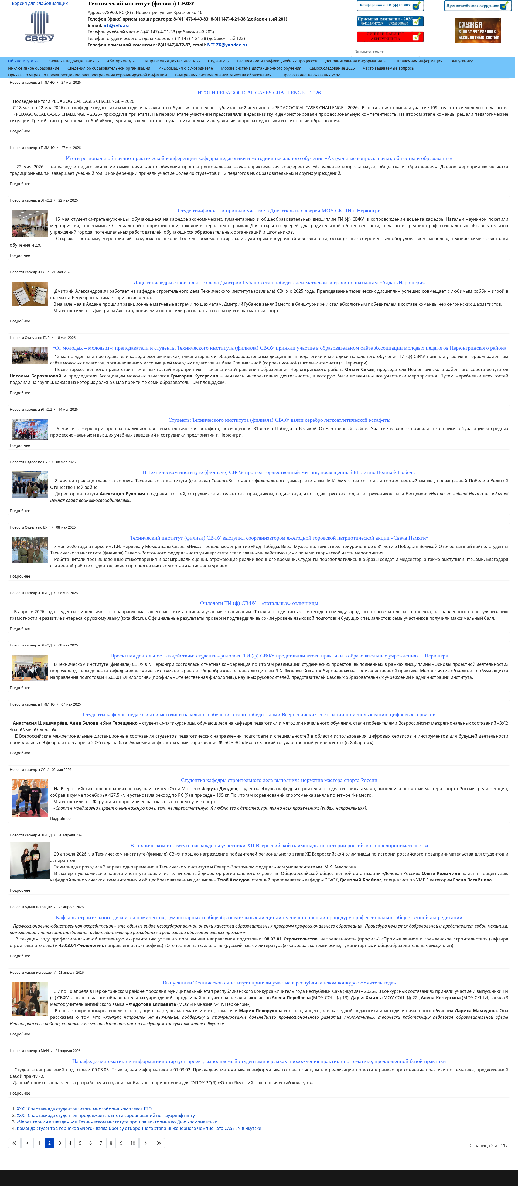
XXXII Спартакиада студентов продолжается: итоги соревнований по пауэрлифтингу (106, 1115)
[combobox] (385, 52)
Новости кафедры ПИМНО (32, 82)
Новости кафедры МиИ (29, 1050)
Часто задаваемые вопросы (389, 68)
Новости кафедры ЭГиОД (31, 200)
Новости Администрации (31, 906)
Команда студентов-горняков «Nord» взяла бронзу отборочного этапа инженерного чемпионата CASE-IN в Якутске (139, 1128)
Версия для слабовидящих (40, 3)
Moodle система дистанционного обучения (261, 68)
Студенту (216, 60)
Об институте (20, 60)
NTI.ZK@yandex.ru (227, 45)
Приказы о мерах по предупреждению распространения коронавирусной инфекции (87, 74)
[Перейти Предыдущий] (27, 1143)
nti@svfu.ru (116, 25)
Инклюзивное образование (33, 68)
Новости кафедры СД (27, 272)
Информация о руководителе (185, 68)
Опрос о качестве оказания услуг (310, 74)
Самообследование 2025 (332, 68)
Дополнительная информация (353, 60)
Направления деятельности (170, 60)
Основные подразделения (70, 60)
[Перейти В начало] (14, 1143)
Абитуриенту (119, 60)
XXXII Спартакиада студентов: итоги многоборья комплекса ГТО (84, 1109)
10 (132, 1143)
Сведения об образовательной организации (108, 68)
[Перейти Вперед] (145, 1143)
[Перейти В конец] (159, 1143)
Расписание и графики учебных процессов (277, 60)
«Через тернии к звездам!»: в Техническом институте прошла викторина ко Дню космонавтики (117, 1122)
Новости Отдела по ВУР (30, 337)
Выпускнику (462, 60)
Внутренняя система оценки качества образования (223, 74)
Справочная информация (418, 60)
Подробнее (20, 131)
